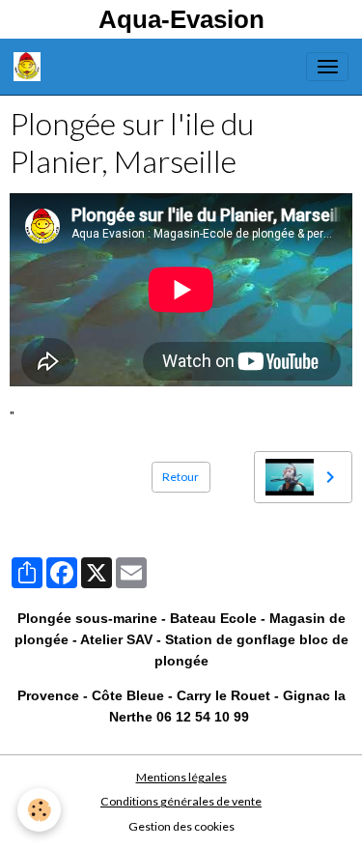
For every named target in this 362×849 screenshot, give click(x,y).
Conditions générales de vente (181, 801)
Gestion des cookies (181, 826)
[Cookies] (39, 810)
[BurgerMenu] (327, 66)
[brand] (30, 66)
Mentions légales (181, 777)
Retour (180, 476)
